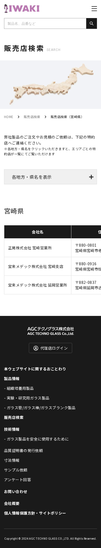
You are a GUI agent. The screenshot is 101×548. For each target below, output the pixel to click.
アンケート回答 (17, 479)
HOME (8, 116)
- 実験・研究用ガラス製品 (26, 398)
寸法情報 (12, 460)
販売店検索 (32, 116)
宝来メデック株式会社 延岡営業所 (37, 285)
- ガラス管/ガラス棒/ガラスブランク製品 (40, 407)
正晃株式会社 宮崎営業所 (30, 247)
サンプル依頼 (15, 470)
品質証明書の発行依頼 (23, 450)
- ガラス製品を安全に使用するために (36, 439)
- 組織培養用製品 (19, 388)
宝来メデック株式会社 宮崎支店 (35, 266)
